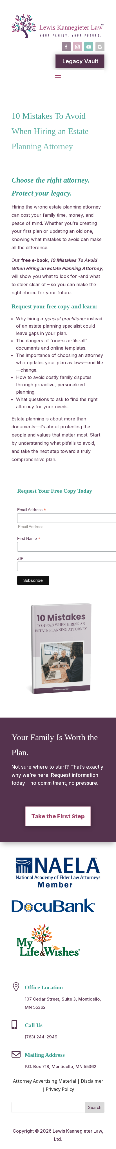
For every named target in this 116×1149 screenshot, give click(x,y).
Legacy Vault (80, 61)
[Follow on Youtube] (88, 46)
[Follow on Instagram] (77, 46)
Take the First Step (58, 816)
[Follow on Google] (99, 46)
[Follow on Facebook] (66, 46)
